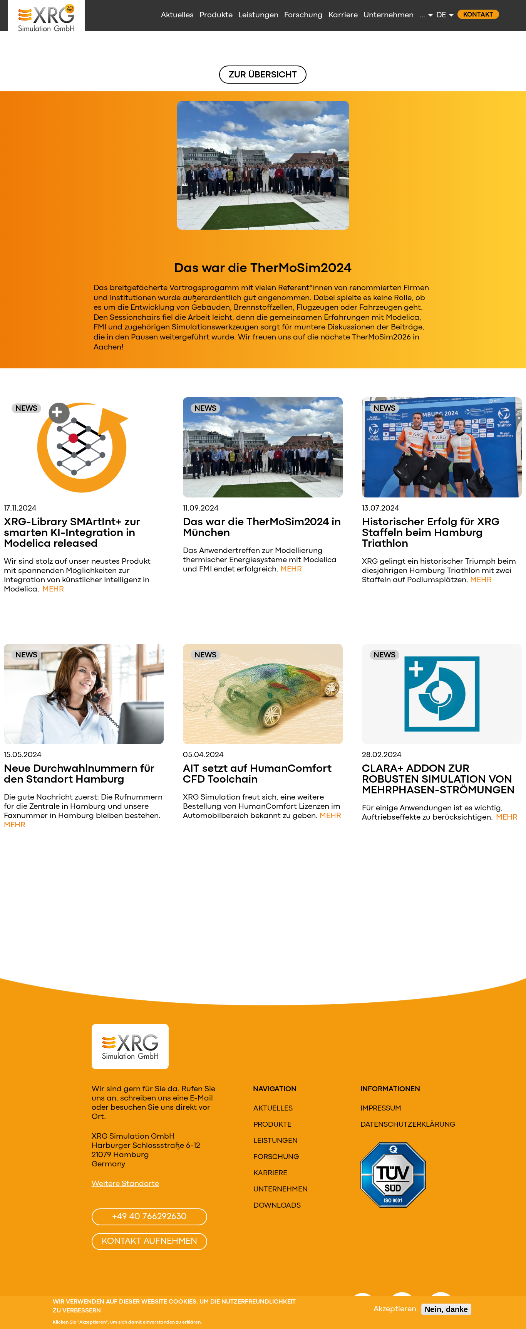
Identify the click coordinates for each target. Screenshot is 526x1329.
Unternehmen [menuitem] (389, 15)
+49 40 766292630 (149, 1217)
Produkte (272, 1125)
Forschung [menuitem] (303, 15)
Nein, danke (446, 1309)
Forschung (276, 1157)
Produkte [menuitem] (216, 15)
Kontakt (478, 15)
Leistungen (275, 1141)
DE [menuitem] (441, 15)
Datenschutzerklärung (408, 1125)
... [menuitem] (422, 15)
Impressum (380, 1109)
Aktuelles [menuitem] (177, 15)
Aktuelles (273, 1109)
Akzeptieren (395, 1309)
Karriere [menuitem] (343, 15)
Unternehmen (280, 1189)
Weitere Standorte (125, 1184)
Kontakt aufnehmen (149, 1241)
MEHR (53, 589)
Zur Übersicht (263, 75)
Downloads (277, 1206)
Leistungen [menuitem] (258, 15)
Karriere (270, 1173)
